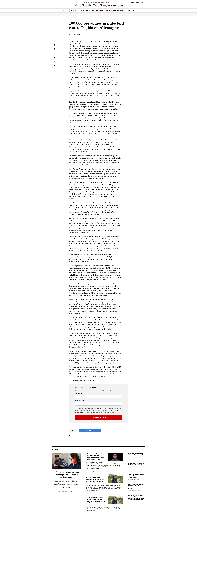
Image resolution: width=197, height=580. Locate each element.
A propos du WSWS (108, 14)
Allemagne (89, 439)
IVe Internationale (81, 14)
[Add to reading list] (54, 65)
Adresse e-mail (79, 393)
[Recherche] (133, 11)
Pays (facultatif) (79, 400)
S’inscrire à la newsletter (98, 417)
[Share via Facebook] (54, 45)
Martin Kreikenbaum (74, 34)
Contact (132, 2)
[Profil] (142, 2)
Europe (71, 439)
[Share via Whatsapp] (54, 53)
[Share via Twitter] (54, 49)
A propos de (138, 2)
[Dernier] (67, 11)
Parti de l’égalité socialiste (95, 14)
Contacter (117, 14)
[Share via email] (54, 61)
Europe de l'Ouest (80, 439)
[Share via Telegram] (54, 57)
